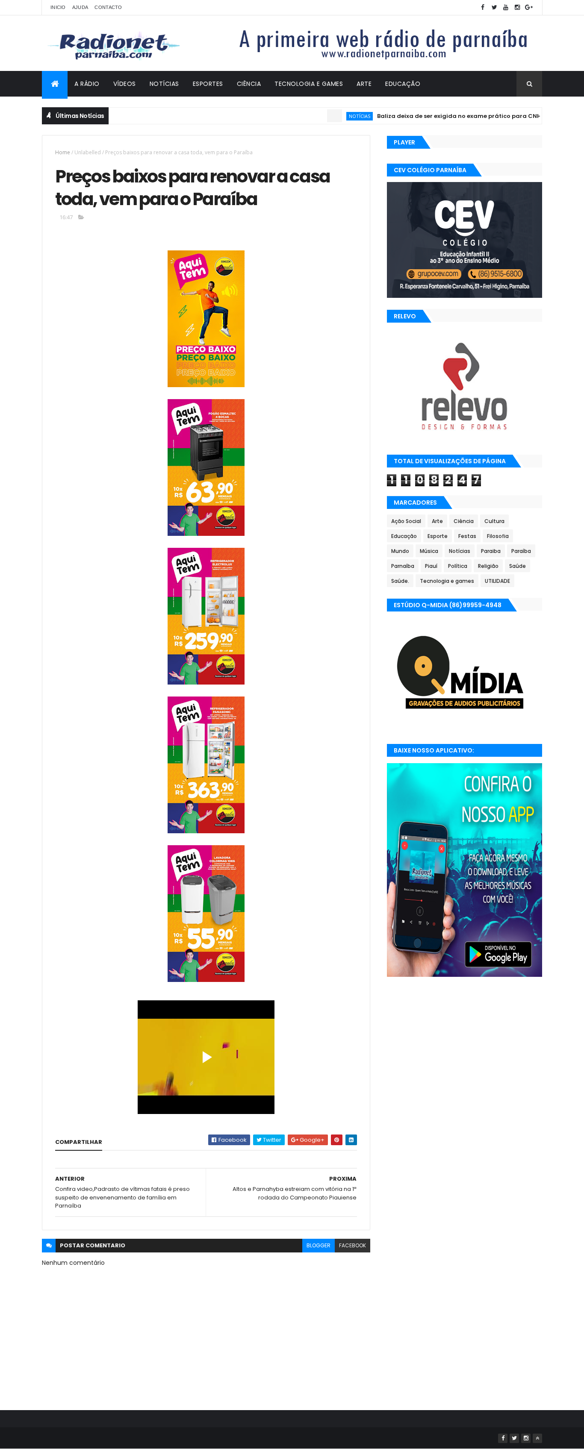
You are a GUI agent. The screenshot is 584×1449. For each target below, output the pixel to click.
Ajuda (80, 7)
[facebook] (482, 7)
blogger (318, 1245)
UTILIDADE (497, 581)
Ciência (249, 83)
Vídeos (124, 83)
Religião (488, 566)
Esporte (438, 536)
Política (457, 566)
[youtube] (505, 7)
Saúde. (400, 581)
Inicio (58, 7)
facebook (352, 1245)
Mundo (400, 551)
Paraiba (491, 551)
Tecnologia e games (447, 581)
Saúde (517, 566)
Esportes (208, 83)
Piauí (431, 566)
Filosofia (498, 536)
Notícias (164, 83)
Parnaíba (402, 566)
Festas (467, 536)
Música (429, 551)
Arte (364, 83)
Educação (402, 83)
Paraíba (521, 551)
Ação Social (406, 521)
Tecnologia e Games (308, 83)
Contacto (108, 7)
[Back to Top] (537, 1438)
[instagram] (517, 7)
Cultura (494, 521)
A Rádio (87, 83)
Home (62, 152)
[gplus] (529, 7)
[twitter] (494, 7)
